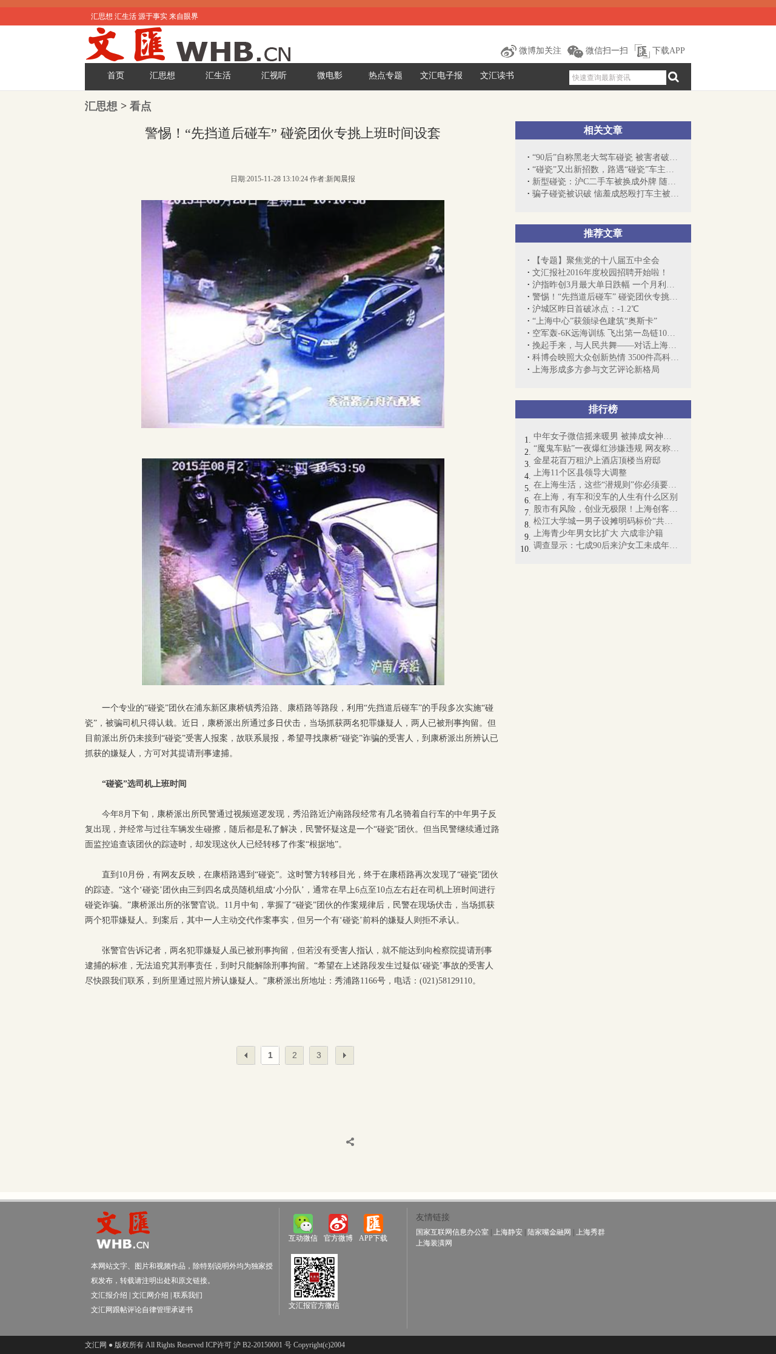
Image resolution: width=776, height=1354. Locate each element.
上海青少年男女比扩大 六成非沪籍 (598, 533)
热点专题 (386, 75)
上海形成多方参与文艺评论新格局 (596, 369)
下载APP (667, 50)
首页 (115, 75)
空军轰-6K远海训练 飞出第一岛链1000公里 (605, 333)
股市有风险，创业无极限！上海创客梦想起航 (606, 509)
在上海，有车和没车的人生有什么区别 (606, 496)
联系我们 (187, 1295)
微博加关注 (539, 50)
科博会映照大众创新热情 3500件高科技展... (605, 357)
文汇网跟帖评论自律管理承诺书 (142, 1309)
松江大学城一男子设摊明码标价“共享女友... (606, 521)
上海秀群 (590, 1232)
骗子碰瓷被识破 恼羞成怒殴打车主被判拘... (605, 193)
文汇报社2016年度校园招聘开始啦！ (600, 272)
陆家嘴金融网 (549, 1232)
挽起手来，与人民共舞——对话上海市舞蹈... (605, 345)
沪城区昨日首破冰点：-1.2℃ (585, 308)
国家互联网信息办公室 (452, 1232)
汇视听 (274, 75)
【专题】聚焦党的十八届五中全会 (596, 260)
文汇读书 (497, 75)
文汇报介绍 (109, 1295)
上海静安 (508, 1232)
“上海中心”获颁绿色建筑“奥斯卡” (594, 321)
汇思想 (162, 75)
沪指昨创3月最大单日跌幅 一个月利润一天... (605, 284)
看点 (141, 106)
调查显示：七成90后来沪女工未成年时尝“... (606, 545)
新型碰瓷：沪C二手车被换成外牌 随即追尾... (605, 181)
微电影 (330, 75)
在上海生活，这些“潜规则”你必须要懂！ (606, 484)
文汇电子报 (441, 75)
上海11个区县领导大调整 (580, 472)
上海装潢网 (434, 1243)
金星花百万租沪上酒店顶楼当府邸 (597, 460)
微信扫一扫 (605, 50)
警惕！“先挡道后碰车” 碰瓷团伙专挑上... (605, 296)
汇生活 (218, 75)
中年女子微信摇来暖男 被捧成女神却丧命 (606, 436)
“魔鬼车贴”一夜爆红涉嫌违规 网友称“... (606, 448)
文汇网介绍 (150, 1295)
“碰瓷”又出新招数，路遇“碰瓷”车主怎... (605, 169)
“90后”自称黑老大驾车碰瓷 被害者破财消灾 (605, 157)
